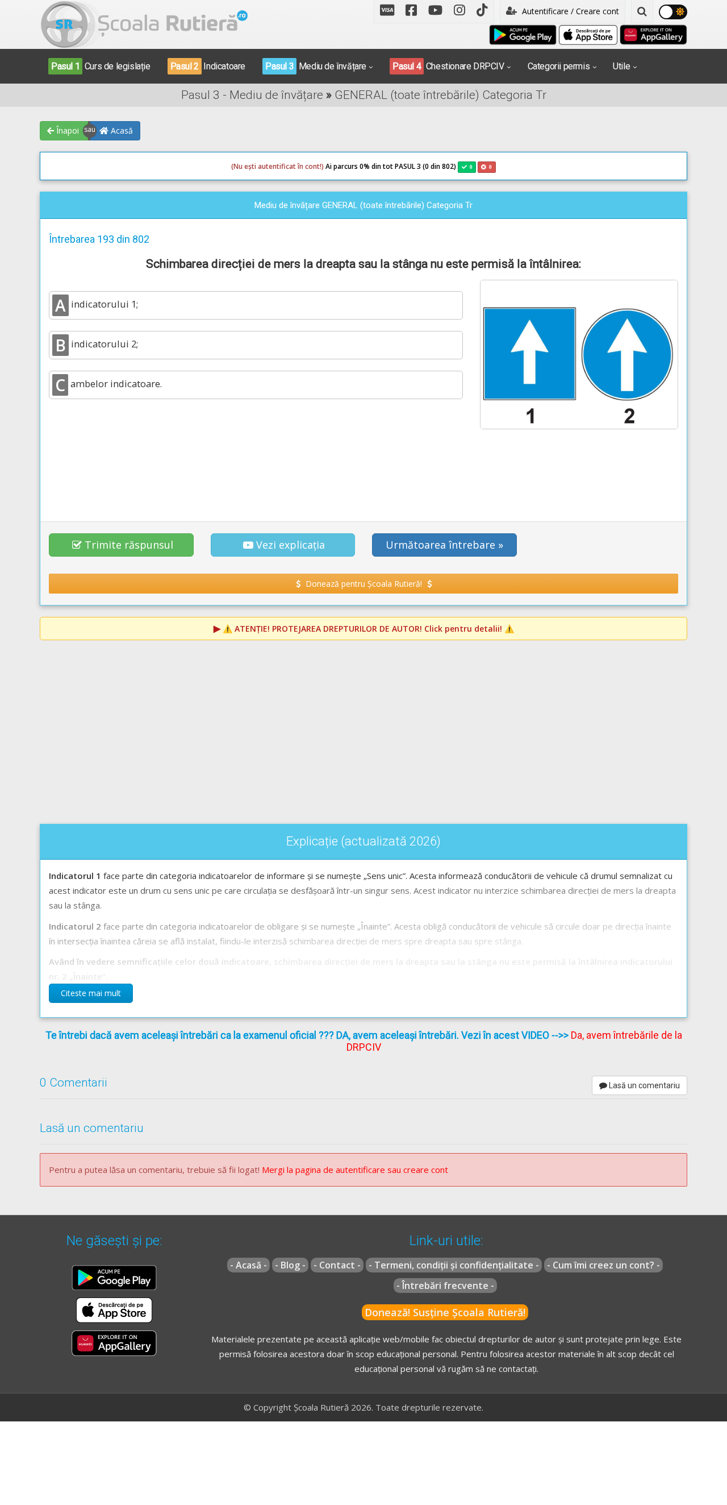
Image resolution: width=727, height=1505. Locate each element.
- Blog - (290, 1265)
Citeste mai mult (91, 993)
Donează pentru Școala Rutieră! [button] (363, 583)
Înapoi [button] (66, 130)
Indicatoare (207, 66)
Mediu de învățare (315, 66)
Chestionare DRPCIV (448, 66)
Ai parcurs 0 (297, 166)
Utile (621, 66)
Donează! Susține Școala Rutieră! (445, 1312)
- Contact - (337, 1265)
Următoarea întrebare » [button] (444, 545)
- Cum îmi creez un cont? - (603, 1265)
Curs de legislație (101, 66)
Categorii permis (559, 66)
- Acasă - (248, 1265)
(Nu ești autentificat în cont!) (277, 166)
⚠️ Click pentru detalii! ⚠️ (368, 628)
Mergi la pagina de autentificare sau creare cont (355, 1169)
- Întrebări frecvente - (445, 1285)
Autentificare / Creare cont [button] (569, 11)
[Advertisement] (363, 469)
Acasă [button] (120, 130)
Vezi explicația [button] (290, 545)
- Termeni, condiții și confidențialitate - (454, 1265)
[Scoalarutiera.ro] (144, 23)
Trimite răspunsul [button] (129, 545)
